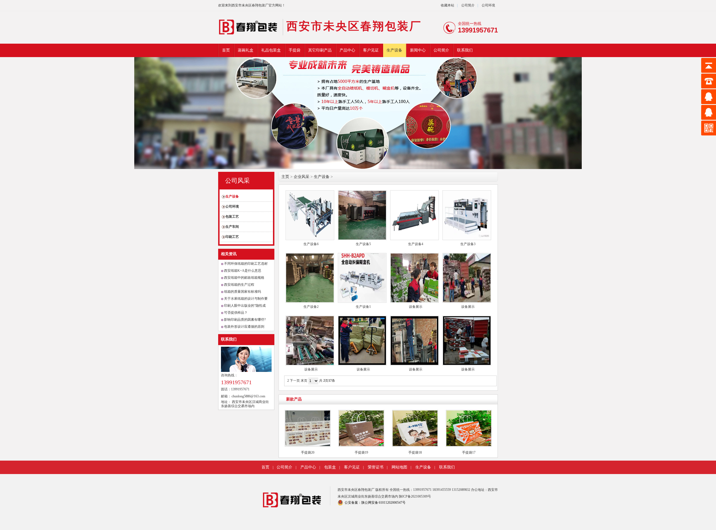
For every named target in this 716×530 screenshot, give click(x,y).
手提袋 (294, 50)
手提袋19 (361, 452)
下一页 (295, 381)
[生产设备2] (310, 278)
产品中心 (347, 50)
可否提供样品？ (236, 313)
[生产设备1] (362, 278)
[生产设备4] (414, 215)
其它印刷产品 (320, 50)
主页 (285, 177)
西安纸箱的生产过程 (239, 285)
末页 (304, 381)
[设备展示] (414, 278)
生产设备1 (363, 307)
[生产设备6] (310, 215)
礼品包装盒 (271, 50)
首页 (226, 50)
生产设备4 (415, 244)
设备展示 (415, 307)
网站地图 (399, 467)
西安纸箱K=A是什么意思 (242, 271)
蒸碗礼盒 (245, 50)
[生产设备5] (362, 215)
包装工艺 (232, 217)
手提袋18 (415, 452)
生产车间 (232, 227)
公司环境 (488, 5)
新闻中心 (418, 50)
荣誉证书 (375, 467)
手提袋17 (468, 452)
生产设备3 (467, 244)
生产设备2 (311, 307)
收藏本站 (447, 5)
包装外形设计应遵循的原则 (244, 327)
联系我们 (465, 50)
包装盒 (330, 467)
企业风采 (301, 177)
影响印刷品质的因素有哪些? (245, 320)
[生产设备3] (466, 215)
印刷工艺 (232, 237)
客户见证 (371, 50)
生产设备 (394, 50)
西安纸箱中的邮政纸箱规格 (244, 278)
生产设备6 (311, 244)
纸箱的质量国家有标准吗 (242, 292)
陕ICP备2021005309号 (415, 496)
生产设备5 (363, 244)
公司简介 (467, 5)
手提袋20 (307, 452)
